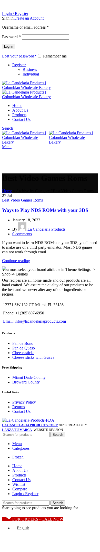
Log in (8, 46)
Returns (18, 407)
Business (30, 69)
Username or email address (25, 27)
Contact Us (21, 411)
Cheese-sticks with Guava (33, 357)
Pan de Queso (23, 348)
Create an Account (29, 18)
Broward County (26, 382)
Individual (31, 74)
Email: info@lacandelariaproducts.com (34, 321)
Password (11, 37)
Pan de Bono (22, 343)
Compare (19, 489)
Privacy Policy (24, 402)
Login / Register (25, 493)
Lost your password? (19, 56)
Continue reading (16, 260)
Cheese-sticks (23, 352)
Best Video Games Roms (22, 200)
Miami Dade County (29, 377)
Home (7, 191)
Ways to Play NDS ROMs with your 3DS (45, 210)
